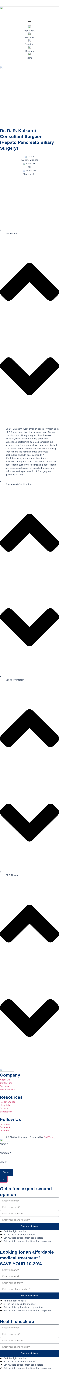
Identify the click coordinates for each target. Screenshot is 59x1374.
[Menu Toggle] (29, 20)
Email (3, 1162)
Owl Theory (49, 1137)
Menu (29, 57)
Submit (6, 1172)
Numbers (5, 1153)
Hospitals (29, 37)
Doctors (29, 51)
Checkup (29, 44)
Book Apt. (29, 30)
